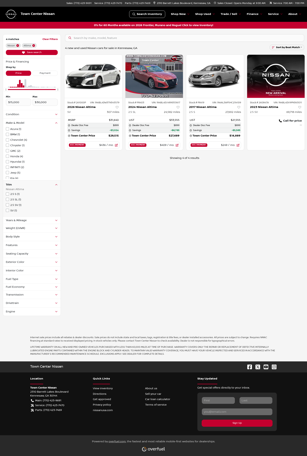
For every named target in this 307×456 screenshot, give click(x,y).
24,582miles (172, 112)
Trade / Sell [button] (229, 14)
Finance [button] (252, 14)
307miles (113, 112)
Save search (34, 52)
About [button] (292, 14)
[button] (182, 3)
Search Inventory (149, 14)
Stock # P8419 (196, 102)
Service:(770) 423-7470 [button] (49, 405)
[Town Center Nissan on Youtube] (264, 367)
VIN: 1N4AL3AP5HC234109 (226, 102)
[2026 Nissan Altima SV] (93, 76)
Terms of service (156, 404)
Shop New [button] (178, 14)
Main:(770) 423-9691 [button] (48, 400)
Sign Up (237, 423)
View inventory (103, 388)
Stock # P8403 (136, 102)
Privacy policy (102, 404)
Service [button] (273, 14)
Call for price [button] (292, 120)
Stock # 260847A (259, 102)
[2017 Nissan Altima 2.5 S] (215, 76)
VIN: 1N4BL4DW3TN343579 (104, 102)
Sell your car (153, 393)
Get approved (102, 399)
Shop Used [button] (203, 14)
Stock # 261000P (76, 102)
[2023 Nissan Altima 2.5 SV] (276, 76)
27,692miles (233, 112)
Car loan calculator (157, 399)
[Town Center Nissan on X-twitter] (256, 367)
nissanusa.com (103, 410)
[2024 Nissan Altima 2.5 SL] (154, 76)
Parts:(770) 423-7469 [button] (48, 410)
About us (151, 388)
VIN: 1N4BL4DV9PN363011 (288, 102)
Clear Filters (50, 39)
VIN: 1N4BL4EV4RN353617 (166, 102)
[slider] (6, 90)
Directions (99, 393)
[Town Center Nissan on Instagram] (273, 367)
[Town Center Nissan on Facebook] (248, 367)
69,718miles (294, 112)
